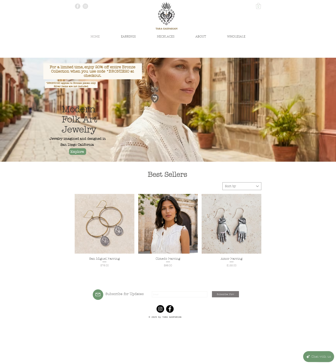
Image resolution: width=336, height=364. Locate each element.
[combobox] (241, 186)
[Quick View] (104, 224)
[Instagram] (160, 309)
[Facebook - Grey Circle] (77, 6)
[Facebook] (170, 309)
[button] (258, 6)
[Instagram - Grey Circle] (85, 6)
